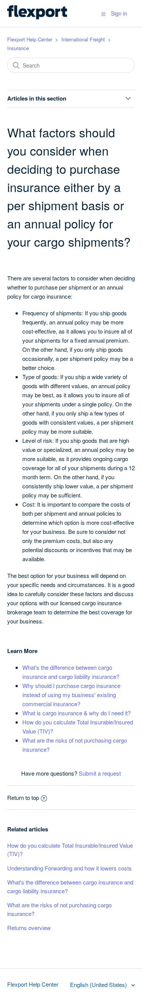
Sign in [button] (119, 13)
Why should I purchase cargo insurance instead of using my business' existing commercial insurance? (71, 694)
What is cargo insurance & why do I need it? (76, 713)
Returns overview (29, 928)
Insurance (18, 48)
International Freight (83, 39)
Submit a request (100, 773)
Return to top (23, 797)
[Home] (37, 17)
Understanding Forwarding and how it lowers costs (69, 868)
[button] (103, 13)
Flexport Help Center (29, 39)
